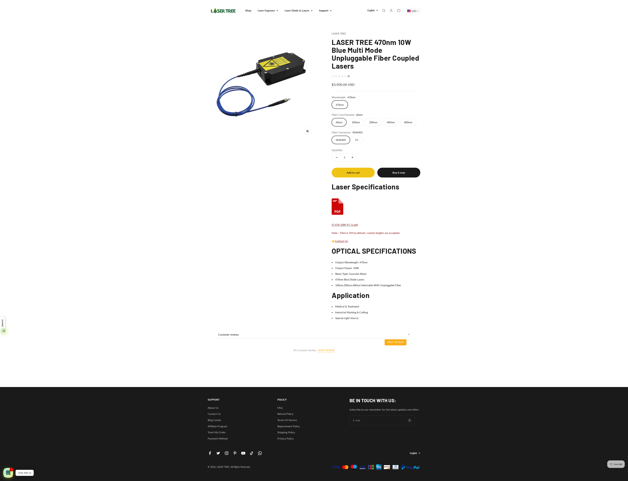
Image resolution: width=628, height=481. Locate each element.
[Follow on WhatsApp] (260, 453)
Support (323, 10)
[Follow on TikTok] (251, 453)
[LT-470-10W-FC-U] (376, 206)
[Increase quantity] (352, 157)
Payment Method (218, 438)
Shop (248, 10)
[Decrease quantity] (336, 157)
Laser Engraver (266, 10)
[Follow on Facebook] (210, 453)
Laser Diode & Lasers (297, 10)
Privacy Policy (285, 438)
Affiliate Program (217, 426)
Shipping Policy (286, 432)
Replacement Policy (288, 426)
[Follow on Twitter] (218, 453)
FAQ (280, 407)
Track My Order (217, 432)
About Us (213, 407)
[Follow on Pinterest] (235, 453)
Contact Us (341, 241)
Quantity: (337, 150)
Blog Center (214, 420)
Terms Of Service (287, 420)
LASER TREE (339, 33)
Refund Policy (285, 413)
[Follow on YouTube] (243, 453)
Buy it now (398, 172)
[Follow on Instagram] (226, 453)
